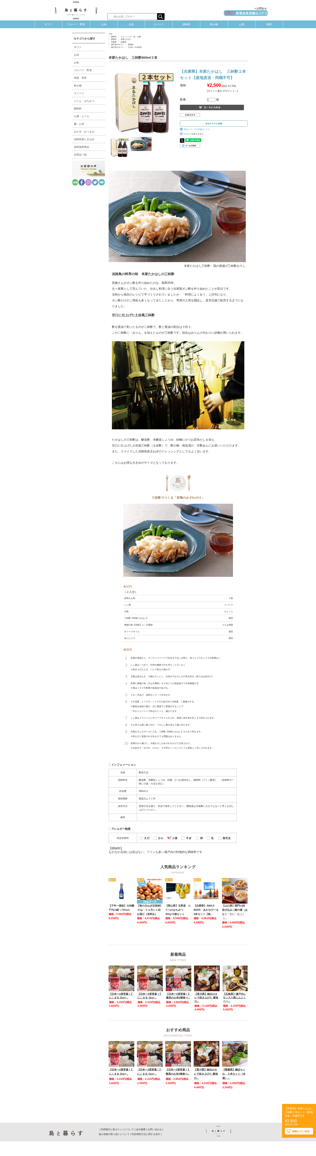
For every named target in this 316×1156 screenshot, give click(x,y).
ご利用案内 (105, 1129)
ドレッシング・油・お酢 (131, 37)
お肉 (103, 24)
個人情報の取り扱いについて (114, 1134)
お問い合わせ (155, 1129)
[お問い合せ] (102, 184)
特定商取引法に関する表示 (146, 1134)
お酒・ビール (81, 116)
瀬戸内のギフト (117, 44)
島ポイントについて (123, 1129)
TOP (110, 34)
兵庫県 (113, 42)
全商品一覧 (80, 154)
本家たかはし (126, 39)
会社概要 (141, 1129)
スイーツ (159, 24)
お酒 (241, 24)
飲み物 (214, 24)
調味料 (186, 24)
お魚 (131, 24)
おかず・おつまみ (84, 131)
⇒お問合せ (260, 8)
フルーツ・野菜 (76, 24)
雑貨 (269, 24)
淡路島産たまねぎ (84, 139)
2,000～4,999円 (135, 47)
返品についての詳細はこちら (197, 129)
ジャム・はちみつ (84, 100)
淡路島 (123, 42)
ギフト (48, 24)
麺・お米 (79, 123)
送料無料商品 (81, 146)
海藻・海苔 (80, 77)
